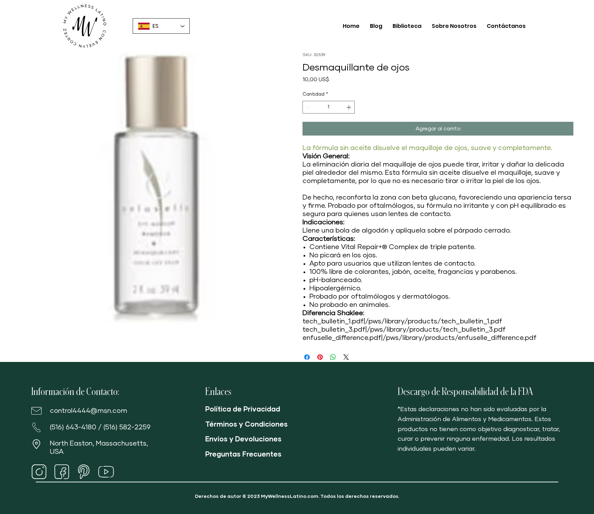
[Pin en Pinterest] (320, 357)
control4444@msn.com (88, 410)
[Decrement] (308, 107)
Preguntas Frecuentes (243, 454)
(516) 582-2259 (127, 427)
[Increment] (349, 107)
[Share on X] (346, 357)
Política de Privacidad (242, 409)
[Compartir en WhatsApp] (333, 357)
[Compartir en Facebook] (307, 357)
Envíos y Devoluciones (243, 439)
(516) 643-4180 (73, 427)
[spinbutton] (328, 107)
